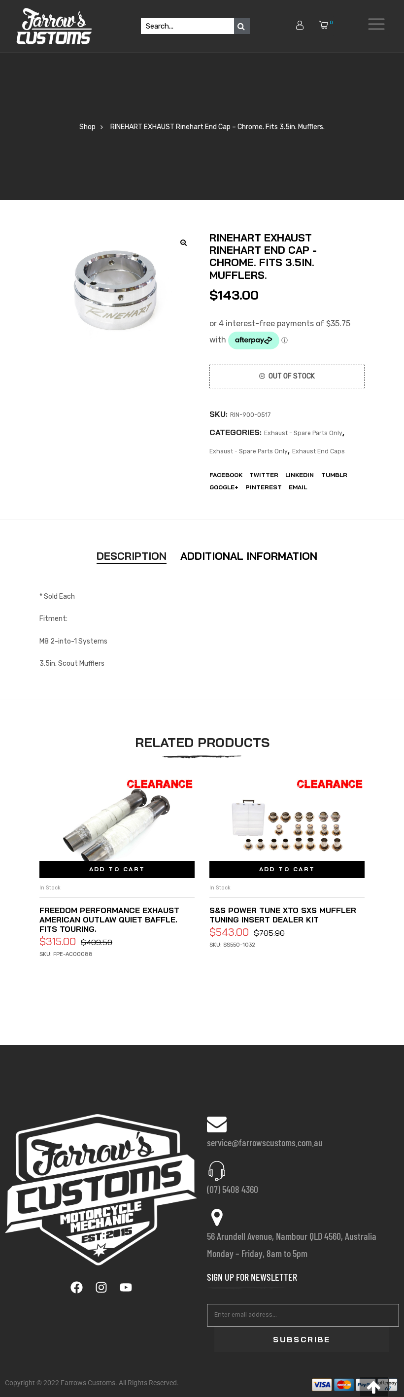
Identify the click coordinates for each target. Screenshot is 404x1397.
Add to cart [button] (117, 869)
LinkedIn (299, 474)
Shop (87, 127)
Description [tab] (132, 555)
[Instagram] (101, 1287)
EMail (298, 487)
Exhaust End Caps (318, 451)
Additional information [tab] (248, 555)
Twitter (263, 474)
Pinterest (263, 487)
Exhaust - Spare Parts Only (303, 433)
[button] (374, 1387)
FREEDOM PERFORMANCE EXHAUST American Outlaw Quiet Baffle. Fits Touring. (109, 919)
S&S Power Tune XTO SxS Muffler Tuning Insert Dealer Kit (282, 914)
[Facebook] (76, 1287)
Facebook (225, 474)
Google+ (223, 487)
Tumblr (334, 474)
